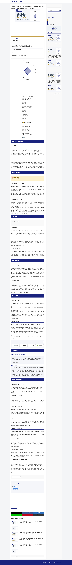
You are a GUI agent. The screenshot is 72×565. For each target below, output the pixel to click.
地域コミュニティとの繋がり (27, 134)
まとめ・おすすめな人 (25, 125)
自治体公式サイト (16, 486)
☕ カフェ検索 (32, 345)
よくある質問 (24, 123)
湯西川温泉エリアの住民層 (27, 107)
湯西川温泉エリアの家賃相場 (27, 106)
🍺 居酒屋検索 (24, 345)
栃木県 (15, 508)
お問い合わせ (55, 562)
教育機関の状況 (25, 117)
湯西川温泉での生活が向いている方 (28, 135)
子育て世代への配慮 (26, 130)
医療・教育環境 (24, 114)
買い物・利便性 (24, 118)
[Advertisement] (27, 29)
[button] (38, 515)
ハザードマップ (15, 488)
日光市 (13, 508)
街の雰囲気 (24, 102)
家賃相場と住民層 (25, 104)
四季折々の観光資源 (26, 133)
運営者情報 (44, 562)
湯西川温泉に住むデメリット (27, 99)
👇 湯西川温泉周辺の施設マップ (28, 122)
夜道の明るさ (25, 111)
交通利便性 (24, 103)
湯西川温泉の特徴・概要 (26, 100)
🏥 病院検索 (16, 345)
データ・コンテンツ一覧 (26, 96)
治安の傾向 (24, 110)
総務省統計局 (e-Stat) (16, 489)
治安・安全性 (24, 109)
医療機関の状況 (25, 115)
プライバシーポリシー (50, 562)
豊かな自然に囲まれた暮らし (27, 126)
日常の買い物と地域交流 (26, 129)
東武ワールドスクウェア (16, 477)
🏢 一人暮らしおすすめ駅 (51, 24)
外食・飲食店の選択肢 (26, 121)
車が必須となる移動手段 (26, 127)
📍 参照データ (25, 137)
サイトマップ (59, 562)
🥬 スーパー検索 (39, 345)
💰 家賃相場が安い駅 (50, 19)
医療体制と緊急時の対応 (26, 131)
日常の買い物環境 (25, 119)
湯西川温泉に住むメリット (27, 98)
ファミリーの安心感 (26, 113)
